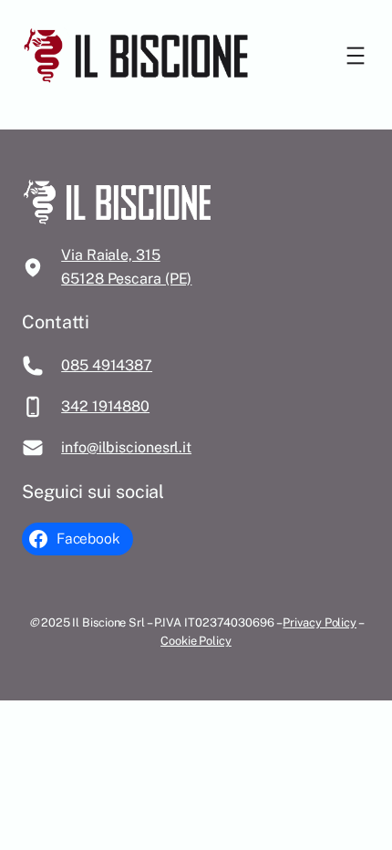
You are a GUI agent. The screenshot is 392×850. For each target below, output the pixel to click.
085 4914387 (106, 365)
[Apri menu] (355, 55)
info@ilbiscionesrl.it (126, 447)
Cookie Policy (196, 641)
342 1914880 (105, 406)
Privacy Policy (319, 622)
